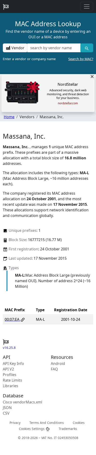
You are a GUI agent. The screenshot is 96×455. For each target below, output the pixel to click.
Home (9, 116)
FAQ (54, 369)
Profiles (9, 374)
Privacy (15, 422)
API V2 (8, 369)
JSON (7, 407)
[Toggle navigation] (86, 6)
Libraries (10, 385)
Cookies (79, 422)
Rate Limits (12, 380)
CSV (6, 413)
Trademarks (68, 428)
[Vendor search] (86, 47)
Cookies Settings (32, 428)
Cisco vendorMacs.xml (22, 402)
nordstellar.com (68, 103)
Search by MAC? (80, 59)
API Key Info (13, 363)
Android (58, 363)
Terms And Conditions (46, 422)
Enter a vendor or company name (48, 59)
